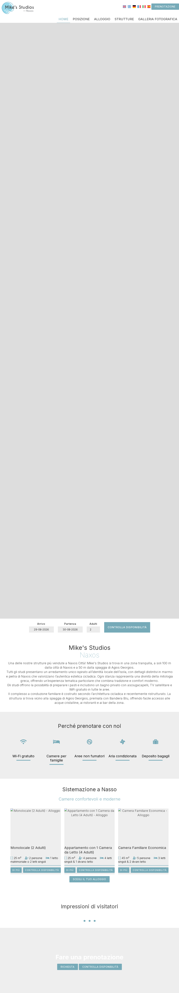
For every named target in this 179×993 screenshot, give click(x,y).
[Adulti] (93, 629)
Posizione (81, 19)
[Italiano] (144, 6)
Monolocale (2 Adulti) (28, 848)
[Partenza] (70, 629)
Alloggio (102, 19)
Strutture (124, 19)
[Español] (148, 6)
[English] (124, 6)
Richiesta (67, 966)
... (89, 915)
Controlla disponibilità (127, 627)
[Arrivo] (41, 629)
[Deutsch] (134, 6)
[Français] (139, 6)
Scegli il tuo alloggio (89, 879)
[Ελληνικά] (129, 6)
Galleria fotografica (157, 19)
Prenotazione (165, 6)
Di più (16, 870)
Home (63, 19)
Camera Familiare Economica (142, 848)
